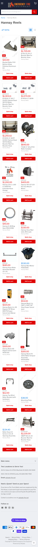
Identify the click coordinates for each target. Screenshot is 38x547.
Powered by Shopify (19, 543)
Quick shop (9, 73)
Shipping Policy (12, 539)
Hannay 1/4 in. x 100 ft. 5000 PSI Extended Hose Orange (9, 187)
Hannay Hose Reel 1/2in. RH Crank (27, 231)
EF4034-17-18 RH (27, 98)
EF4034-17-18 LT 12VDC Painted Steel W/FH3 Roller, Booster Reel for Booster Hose (10, 102)
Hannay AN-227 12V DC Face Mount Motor (28, 186)
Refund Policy (16, 537)
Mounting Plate (26, 400)
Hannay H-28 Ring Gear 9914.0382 (9, 227)
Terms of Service (25, 539)
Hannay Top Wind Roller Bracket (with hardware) (9, 397)
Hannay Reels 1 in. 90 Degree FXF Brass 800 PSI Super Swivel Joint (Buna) (10, 310)
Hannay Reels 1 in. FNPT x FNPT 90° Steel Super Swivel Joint (27, 306)
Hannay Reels (6, 70)
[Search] (34, 12)
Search (7, 537)
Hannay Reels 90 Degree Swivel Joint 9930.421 (9, 350)
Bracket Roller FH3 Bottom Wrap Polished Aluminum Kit (9, 65)
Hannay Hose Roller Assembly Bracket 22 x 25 (9, 269)
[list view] (35, 30)
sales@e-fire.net (10, 477)
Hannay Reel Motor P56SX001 (27, 267)
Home (3, 18)
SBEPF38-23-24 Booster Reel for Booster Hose (27, 438)
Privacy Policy (26, 537)
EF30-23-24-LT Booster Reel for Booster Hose (26, 55)
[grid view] (30, 30)
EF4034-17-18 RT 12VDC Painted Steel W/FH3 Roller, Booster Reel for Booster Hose (10, 142)
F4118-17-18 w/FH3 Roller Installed (27, 148)
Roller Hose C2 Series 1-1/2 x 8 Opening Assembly (9, 434)
